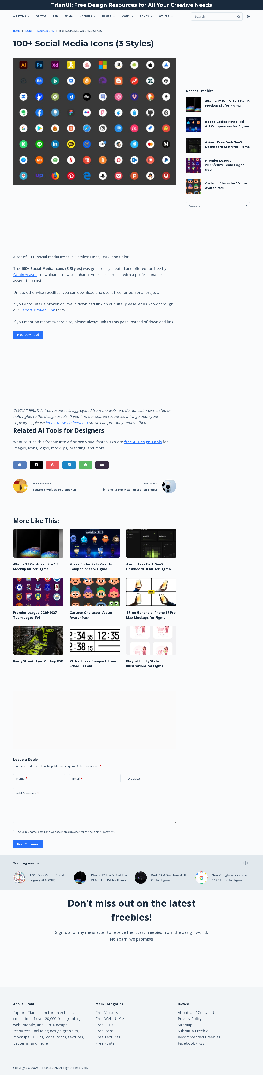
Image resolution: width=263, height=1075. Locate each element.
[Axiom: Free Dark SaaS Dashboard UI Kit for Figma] (151, 543)
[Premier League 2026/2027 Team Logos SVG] (38, 592)
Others (164, 16)
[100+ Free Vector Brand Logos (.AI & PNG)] (19, 877)
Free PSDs (104, 1024)
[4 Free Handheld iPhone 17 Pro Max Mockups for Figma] (151, 592)
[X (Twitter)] (36, 465)
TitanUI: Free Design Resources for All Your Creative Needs (131, 5)
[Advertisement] (94, 219)
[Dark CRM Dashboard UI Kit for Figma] (141, 877)
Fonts (144, 16)
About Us (186, 1012)
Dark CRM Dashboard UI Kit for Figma (168, 877)
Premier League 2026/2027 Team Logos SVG (225, 165)
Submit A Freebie (193, 1030)
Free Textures (108, 1036)
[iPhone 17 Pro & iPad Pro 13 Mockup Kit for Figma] (38, 543)
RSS (201, 1043)
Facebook (186, 1043)
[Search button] (238, 16)
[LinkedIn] (69, 465)
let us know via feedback (67, 422)
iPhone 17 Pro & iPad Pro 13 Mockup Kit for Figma (108, 877)
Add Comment (27, 793)
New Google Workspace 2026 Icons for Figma (229, 877)
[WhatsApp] (85, 465)
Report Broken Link (37, 310)
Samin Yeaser (25, 274)
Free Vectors (107, 1012)
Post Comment (28, 844)
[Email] (102, 465)
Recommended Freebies (199, 1036)
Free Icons (105, 1030)
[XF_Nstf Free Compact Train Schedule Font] (95, 640)
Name (21, 778)
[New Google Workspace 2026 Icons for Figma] (201, 877)
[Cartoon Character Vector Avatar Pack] (95, 592)
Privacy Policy (190, 1018)
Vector (41, 16)
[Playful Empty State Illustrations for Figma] (151, 640)
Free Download (28, 334)
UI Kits (106, 16)
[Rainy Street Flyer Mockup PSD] (38, 640)
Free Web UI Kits (110, 1018)
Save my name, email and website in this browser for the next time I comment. (66, 832)
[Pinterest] (52, 465)
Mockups (85, 16)
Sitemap (185, 1024)
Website (134, 778)
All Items (19, 16)
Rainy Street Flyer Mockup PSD (38, 661)
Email (77, 778)
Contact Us (208, 1012)
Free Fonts (105, 1043)
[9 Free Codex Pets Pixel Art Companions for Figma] (95, 543)
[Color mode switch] (248, 16)
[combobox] (214, 206)
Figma (69, 16)
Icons (125, 16)
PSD (55, 16)
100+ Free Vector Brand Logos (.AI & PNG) (47, 877)
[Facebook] (20, 465)
